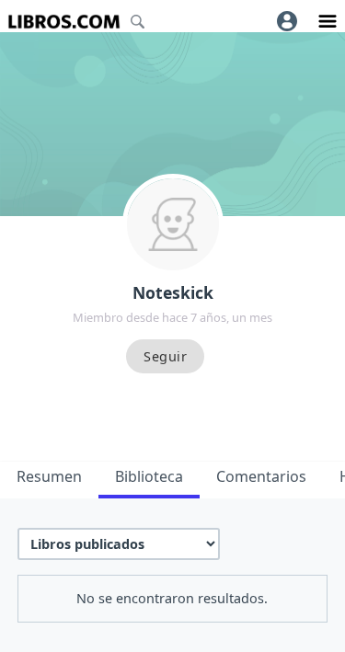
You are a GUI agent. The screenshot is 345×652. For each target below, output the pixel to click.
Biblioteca (149, 476)
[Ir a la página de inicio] (64, 21)
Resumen (49, 476)
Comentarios (261, 476)
